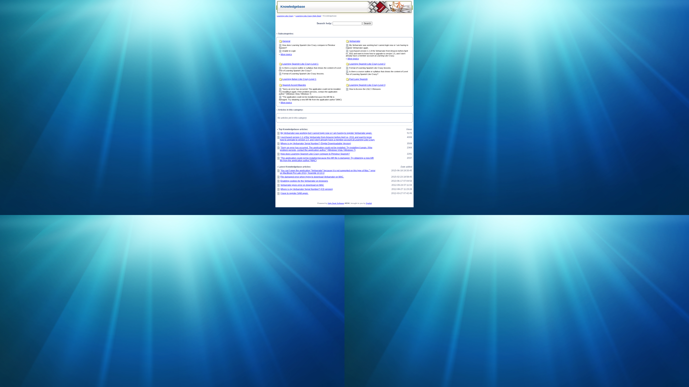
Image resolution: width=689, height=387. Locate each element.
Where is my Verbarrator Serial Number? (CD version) (306, 189)
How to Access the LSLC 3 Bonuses (365, 89)
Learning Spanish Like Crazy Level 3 (367, 85)
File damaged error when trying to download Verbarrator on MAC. (312, 177)
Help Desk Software (336, 203)
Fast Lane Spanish (358, 79)
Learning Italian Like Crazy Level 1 (299, 79)
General (286, 41)
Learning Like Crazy (285, 16)
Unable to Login (289, 51)
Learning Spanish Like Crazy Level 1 (300, 64)
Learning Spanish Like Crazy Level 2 (367, 64)
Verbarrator (354, 41)
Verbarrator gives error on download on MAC (302, 185)
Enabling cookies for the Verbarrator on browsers (304, 181)
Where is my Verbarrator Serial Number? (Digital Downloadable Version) (315, 143)
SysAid (369, 203)
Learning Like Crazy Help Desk (308, 16)
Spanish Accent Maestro (294, 85)
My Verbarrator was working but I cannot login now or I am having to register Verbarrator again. (326, 133)
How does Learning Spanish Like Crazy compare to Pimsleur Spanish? (315, 154)
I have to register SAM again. (294, 193)
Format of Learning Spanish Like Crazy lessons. (303, 74)
